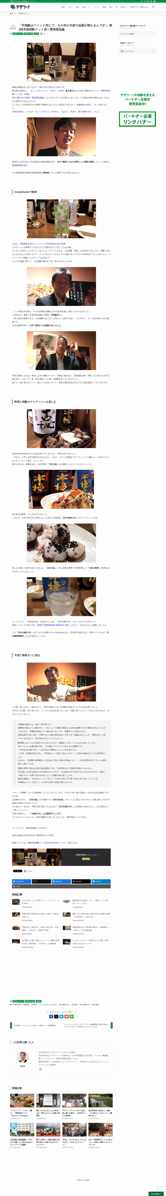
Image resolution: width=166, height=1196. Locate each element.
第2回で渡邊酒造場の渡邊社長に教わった (55, 625)
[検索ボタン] (153, 7)
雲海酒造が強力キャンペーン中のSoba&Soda (40, 244)
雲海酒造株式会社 (20, 165)
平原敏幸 (34, 1004)
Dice (23, 1066)
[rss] (151, 1)
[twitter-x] (144, 1)
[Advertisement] (61, 975)
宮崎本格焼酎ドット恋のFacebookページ (45, 843)
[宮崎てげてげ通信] (20, 7)
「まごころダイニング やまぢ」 (43, 91)
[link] (40, 1069)
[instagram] (148, 1)
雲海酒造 (26, 1004)
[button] (51, 1016)
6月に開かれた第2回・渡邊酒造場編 (27, 98)
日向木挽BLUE (84, 1004)
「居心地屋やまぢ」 (85, 112)
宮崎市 (36, 33)
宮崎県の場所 (28, 33)
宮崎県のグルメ (17, 33)
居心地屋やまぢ (64, 1004)
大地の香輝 (95, 1004)
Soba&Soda (17, 1004)
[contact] (154, 1)
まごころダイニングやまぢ (48, 1004)
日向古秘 (74, 1004)
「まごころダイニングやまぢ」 (47, 112)
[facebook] (141, 1)
